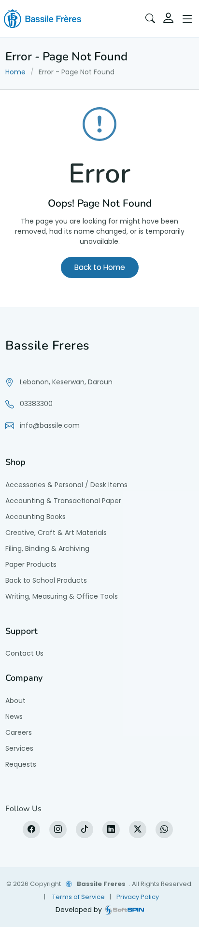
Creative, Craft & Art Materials (56, 532)
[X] (137, 829)
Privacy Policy (137, 896)
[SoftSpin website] (124, 910)
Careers (18, 732)
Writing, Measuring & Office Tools (61, 596)
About (15, 700)
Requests (20, 764)
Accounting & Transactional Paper (63, 501)
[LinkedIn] (111, 829)
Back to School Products (46, 580)
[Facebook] (31, 829)
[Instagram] (58, 829)
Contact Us (24, 653)
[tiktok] (84, 829)
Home (15, 72)
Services (19, 748)
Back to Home (99, 267)
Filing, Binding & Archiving (47, 548)
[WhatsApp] (164, 829)
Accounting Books (35, 516)
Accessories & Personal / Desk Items (66, 485)
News (14, 716)
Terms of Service (78, 896)
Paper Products (31, 564)
